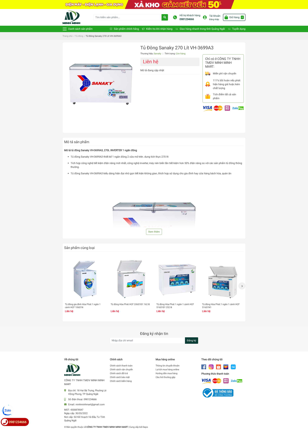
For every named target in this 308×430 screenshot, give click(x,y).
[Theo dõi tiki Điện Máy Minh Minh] (233, 366)
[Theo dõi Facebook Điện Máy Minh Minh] (203, 366)
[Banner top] (154, 4)
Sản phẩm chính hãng (126, 28)
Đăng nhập (214, 19)
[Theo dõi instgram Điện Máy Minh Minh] (211, 366)
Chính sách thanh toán (121, 365)
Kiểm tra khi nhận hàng (159, 28)
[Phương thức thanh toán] (223, 108)
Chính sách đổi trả (119, 373)
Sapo (145, 427)
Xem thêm (154, 231)
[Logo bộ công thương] (217, 392)
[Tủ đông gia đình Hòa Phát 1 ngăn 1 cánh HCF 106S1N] (85, 279)
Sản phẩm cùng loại (79, 248)
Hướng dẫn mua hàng (166, 373)
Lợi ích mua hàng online (167, 369)
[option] (85, 286)
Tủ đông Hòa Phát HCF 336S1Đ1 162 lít (130, 304)
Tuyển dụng (238, 28)
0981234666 (187, 19)
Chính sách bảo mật (120, 377)
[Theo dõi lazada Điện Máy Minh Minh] (225, 366)
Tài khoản (214, 15)
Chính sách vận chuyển (121, 369)
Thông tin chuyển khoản (168, 365)
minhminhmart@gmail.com (90, 404)
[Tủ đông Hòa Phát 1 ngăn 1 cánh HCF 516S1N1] (222, 279)
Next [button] (241, 285)
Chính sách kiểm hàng (121, 381)
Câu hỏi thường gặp (165, 377)
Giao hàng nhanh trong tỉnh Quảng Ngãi (202, 28)
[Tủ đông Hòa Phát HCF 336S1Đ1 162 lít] (131, 279)
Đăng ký (191, 340)
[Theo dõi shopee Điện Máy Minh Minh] (218, 366)
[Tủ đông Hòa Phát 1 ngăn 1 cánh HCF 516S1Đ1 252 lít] (177, 279)
